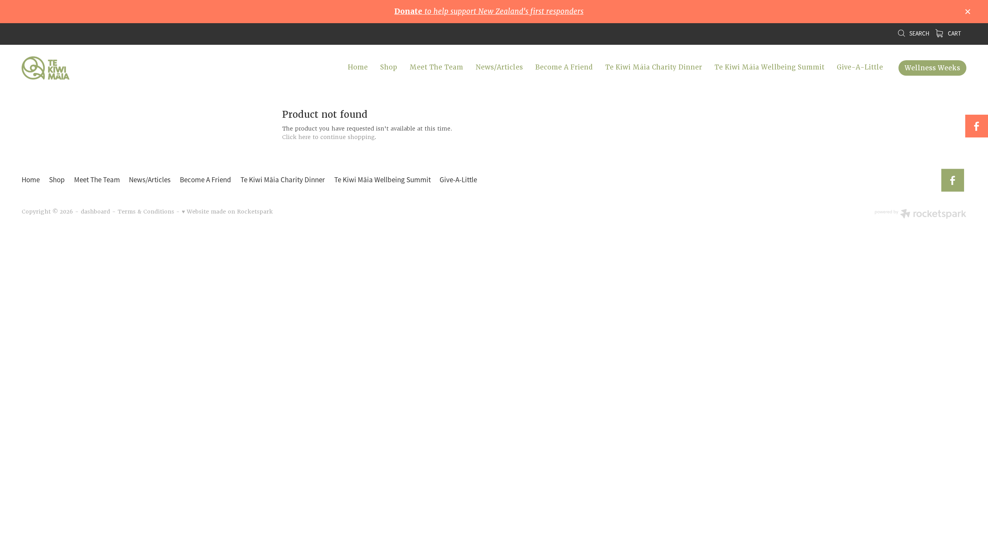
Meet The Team (436, 67)
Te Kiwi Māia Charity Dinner (653, 67)
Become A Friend (564, 67)
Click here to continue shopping (328, 137)
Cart (954, 33)
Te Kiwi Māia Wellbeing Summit (769, 67)
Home (358, 67)
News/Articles (499, 67)
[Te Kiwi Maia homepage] (116, 68)
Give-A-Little (860, 67)
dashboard (95, 211)
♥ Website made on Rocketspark (227, 211)
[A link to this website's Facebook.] (976, 126)
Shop (388, 67)
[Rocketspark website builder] (920, 214)
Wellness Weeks (932, 68)
